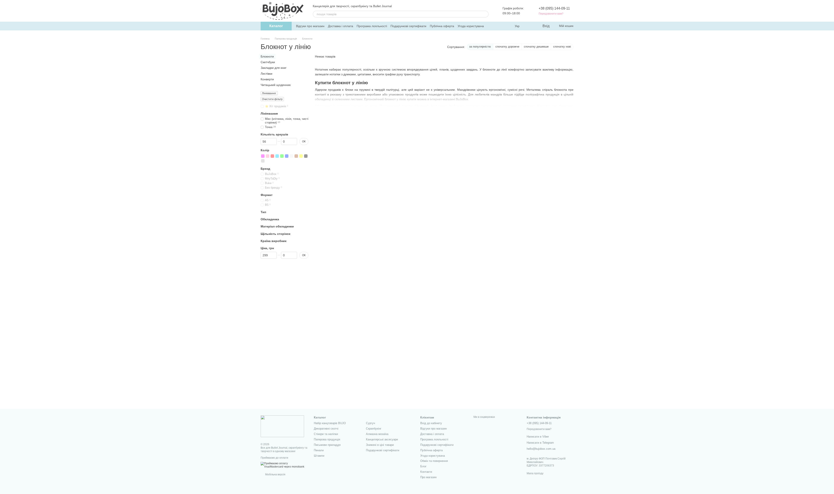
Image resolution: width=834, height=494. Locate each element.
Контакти (426, 471)
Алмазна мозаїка (377, 434)
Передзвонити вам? (551, 13)
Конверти (267, 79)
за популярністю (480, 46)
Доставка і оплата (340, 26)
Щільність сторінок (275, 233)
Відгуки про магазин (310, 26)
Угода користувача (471, 26)
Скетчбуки (268, 62)
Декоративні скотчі (326, 428)
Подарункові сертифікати (408, 26)
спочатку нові (562, 46)
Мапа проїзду (535, 473)
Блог (423, 466)
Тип (263, 212)
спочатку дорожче (507, 46)
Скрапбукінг (373, 428)
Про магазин (428, 477)
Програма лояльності (372, 26)
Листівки (266, 73)
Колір (265, 150)
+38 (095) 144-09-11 (554, 8)
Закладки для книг (273, 67)
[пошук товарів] (485, 14)
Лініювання (269, 113)
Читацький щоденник (276, 85)
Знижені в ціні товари (380, 444)
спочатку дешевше (536, 46)
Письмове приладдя (327, 444)
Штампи (319, 455)
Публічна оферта (442, 26)
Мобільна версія (275, 474)
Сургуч (370, 423)
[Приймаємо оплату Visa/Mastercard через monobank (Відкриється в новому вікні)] (284, 464)
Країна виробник (273, 241)
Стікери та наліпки (326, 434)
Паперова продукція (327, 439)
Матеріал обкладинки (277, 226)
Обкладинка (270, 219)
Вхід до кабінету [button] (431, 423)
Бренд (265, 168)
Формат (267, 195)
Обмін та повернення (434, 461)
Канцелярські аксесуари (382, 439)
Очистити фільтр (272, 99)
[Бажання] (530, 26)
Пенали (319, 450)
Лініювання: (269, 93)
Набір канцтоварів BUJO (330, 423)
